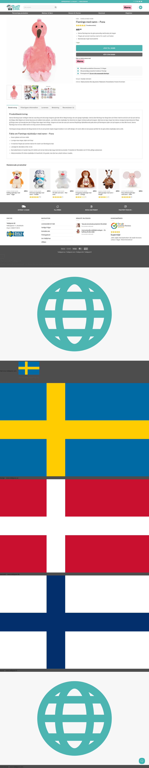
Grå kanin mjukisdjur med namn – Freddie (36, 193)
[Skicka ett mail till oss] (137, 1)
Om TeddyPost (46, 238)
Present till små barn (119, 82)
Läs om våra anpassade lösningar (99, 73)
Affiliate (43, 242)
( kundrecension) (91, 25)
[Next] (69, 50)
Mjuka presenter (85, 82)
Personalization (110, 82)
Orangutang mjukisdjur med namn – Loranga (83, 193)
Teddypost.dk (80, 252)
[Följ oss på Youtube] (141, 1)
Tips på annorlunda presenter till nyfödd (94, 224)
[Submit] (55, 7)
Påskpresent (102, 82)
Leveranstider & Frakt (48, 224)
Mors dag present (94, 82)
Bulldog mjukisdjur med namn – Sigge (13, 193)
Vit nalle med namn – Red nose (60, 193)
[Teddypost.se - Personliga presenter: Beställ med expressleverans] (13, 7)
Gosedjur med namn (86, 18)
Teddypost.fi (88, 252)
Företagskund (45, 235)
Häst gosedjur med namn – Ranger (106, 193)
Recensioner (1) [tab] (68, 107)
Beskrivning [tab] (12, 107)
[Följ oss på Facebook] (134, 1)
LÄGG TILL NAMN (109, 48)
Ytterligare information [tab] (29, 107)
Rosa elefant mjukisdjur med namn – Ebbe (128, 193)
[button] (140, 7)
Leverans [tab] (44, 107)
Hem (77, 18)
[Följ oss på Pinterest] (139, 1)
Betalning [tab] (55, 107)
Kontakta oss (45, 231)
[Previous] (10, 50)
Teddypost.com (70, 252)
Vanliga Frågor (46, 227)
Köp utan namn (109, 54)
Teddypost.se (61, 252)
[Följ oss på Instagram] (136, 1)
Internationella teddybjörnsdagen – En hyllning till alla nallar (94, 231)
